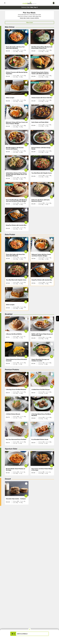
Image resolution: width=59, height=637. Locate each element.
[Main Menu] (5, 3)
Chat (57, 318)
